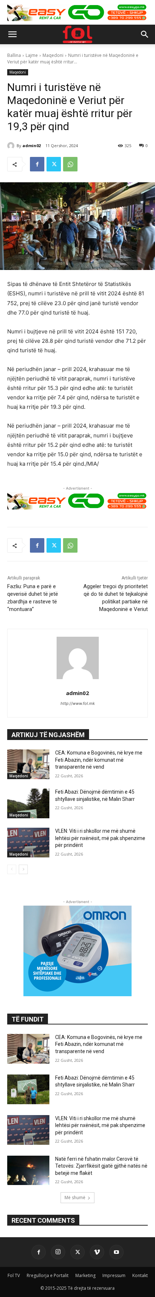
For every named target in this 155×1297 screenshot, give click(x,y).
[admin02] (12, 145)
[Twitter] (53, 164)
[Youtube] (116, 1252)
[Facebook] (37, 164)
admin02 (31, 145)
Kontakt (140, 1275)
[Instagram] (58, 1252)
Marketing (85, 1275)
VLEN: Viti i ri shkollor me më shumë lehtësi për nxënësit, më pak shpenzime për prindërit (100, 838)
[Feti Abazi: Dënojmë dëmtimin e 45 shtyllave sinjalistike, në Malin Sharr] (28, 803)
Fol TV (14, 1275)
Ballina (14, 55)
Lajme (32, 55)
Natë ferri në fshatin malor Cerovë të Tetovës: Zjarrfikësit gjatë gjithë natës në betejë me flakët (101, 1166)
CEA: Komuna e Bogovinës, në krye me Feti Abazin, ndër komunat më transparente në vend (98, 760)
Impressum (113, 1275)
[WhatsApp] (70, 164)
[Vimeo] (97, 1252)
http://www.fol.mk (78, 703)
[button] (12, 34)
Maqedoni (53, 55)
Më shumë (75, 1197)
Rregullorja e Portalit (47, 1275)
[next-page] (23, 869)
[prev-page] (11, 869)
